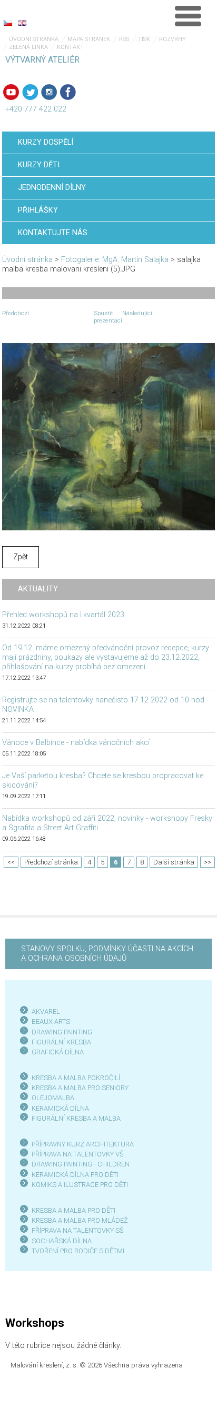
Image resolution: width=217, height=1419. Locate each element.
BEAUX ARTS (51, 1021)
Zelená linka (28, 47)
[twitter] (30, 92)
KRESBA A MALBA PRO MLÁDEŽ (80, 1220)
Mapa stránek (88, 39)
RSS (124, 39)
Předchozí (15, 313)
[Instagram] (49, 92)
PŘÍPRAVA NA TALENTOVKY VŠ (78, 1154)
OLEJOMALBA (53, 1098)
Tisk (144, 39)
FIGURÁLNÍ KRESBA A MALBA (76, 1118)
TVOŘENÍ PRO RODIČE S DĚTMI (78, 1251)
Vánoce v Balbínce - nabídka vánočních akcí (76, 742)
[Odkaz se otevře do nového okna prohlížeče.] (108, 436)
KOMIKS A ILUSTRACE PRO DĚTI (80, 1185)
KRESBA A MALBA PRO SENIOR (78, 1088)
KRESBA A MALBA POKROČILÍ (76, 1078)
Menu (188, 16)
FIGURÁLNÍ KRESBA (61, 1042)
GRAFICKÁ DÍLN (56, 1052)
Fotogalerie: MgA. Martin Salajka (115, 259)
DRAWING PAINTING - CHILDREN (81, 1164)
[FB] (68, 92)
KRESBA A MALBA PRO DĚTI (73, 1210)
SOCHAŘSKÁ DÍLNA (62, 1241)
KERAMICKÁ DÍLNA (60, 1108)
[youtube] (11, 92)
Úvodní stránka (33, 39)
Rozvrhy (172, 39)
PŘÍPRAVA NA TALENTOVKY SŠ (78, 1230)
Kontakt (70, 47)
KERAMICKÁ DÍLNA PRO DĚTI (75, 1175)
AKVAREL (46, 1011)
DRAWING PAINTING (62, 1032)
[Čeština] (8, 22)
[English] (22, 22)
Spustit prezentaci (108, 316)
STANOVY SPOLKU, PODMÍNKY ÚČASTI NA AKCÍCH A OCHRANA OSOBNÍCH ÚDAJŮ (107, 953)
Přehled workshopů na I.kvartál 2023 (63, 614)
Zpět (20, 556)
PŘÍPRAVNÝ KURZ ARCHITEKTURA (83, 1144)
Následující (137, 313)
